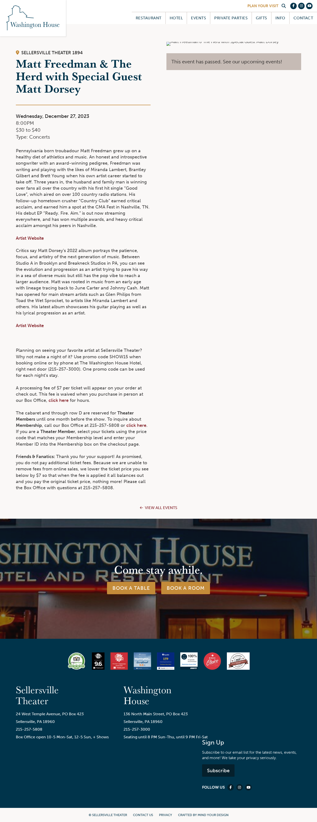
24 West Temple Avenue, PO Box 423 (50, 714)
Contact (303, 18)
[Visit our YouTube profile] (309, 6)
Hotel (176, 18)
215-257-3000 (137, 729)
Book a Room (186, 588)
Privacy (165, 815)
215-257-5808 (29, 729)
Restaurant (148, 18)
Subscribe (218, 770)
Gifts (261, 18)
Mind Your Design (213, 815)
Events (198, 18)
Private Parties (231, 18)
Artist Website (30, 238)
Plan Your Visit (262, 6)
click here (59, 400)
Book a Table (131, 588)
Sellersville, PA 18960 (35, 721)
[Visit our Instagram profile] (301, 6)
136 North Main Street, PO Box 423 (156, 714)
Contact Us (143, 815)
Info (280, 18)
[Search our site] (283, 5)
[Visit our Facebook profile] (293, 6)
